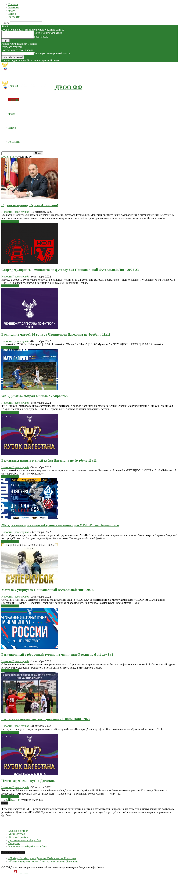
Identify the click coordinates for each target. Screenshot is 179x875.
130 (17, 799)
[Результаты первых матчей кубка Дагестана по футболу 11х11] (29, 453)
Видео (12, 13)
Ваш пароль (41, 36)
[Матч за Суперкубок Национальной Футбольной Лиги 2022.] (29, 583)
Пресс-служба (20, 211)
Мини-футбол (16, 833)
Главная (13, 4)
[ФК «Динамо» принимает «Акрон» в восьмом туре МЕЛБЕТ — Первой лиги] (29, 518)
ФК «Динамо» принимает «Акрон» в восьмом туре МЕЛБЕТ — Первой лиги (60, 525)
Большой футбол (18, 830)
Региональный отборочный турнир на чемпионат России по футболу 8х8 (57, 654)
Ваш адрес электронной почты (52, 53)
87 (11, 799)
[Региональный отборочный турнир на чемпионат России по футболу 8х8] (29, 647)
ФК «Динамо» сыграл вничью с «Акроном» (34, 396)
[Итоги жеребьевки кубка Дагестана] (29, 773)
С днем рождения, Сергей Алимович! (29, 205)
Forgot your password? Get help (19, 43)
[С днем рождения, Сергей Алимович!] (29, 198)
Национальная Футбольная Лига (27, 846)
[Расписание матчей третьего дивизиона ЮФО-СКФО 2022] (29, 712)
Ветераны (14, 843)
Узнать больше (10, 221)
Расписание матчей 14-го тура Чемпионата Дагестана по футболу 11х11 (55, 334)
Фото (11, 10)
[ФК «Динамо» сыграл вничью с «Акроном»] (29, 389)
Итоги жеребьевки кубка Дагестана (28, 781)
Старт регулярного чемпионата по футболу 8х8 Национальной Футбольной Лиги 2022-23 (70, 270)
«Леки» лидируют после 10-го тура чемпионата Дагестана (43, 861)
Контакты (14, 16)
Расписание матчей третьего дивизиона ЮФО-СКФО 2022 (45, 719)
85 (6, 799)
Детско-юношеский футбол (24, 840)
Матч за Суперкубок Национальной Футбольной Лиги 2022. (47, 590)
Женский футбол (18, 837)
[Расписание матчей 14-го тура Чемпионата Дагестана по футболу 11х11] (29, 327)
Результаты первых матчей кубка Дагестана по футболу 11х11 (49, 460)
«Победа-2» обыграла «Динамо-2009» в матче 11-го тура (42, 858)
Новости (13, 7)
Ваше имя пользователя (48, 32)
